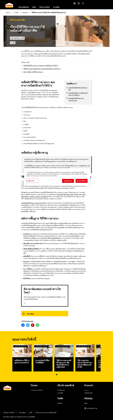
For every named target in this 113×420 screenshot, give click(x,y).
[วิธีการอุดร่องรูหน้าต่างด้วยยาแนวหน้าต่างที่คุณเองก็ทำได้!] (85, 357)
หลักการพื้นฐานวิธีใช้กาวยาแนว (33, 72)
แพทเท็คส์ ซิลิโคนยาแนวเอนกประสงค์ (76, 99)
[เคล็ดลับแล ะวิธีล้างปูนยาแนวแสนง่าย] (22, 357)
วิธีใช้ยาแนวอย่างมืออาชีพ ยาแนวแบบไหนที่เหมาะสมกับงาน (42, 69)
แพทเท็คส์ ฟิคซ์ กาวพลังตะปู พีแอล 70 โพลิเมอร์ (78, 94)
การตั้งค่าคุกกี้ (30, 180)
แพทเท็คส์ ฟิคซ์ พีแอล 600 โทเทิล (78, 89)
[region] (57, 177)
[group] (56, 164)
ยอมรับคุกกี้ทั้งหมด (82, 181)
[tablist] (56, 374)
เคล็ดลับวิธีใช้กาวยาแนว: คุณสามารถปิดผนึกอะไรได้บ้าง (40, 65)
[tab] (56, 374)
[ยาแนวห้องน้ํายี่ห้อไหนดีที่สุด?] (43, 357)
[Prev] (9, 357)
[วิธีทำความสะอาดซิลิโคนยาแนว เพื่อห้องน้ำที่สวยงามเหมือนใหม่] (64, 357)
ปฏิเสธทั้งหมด (68, 181)
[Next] (104, 357)
